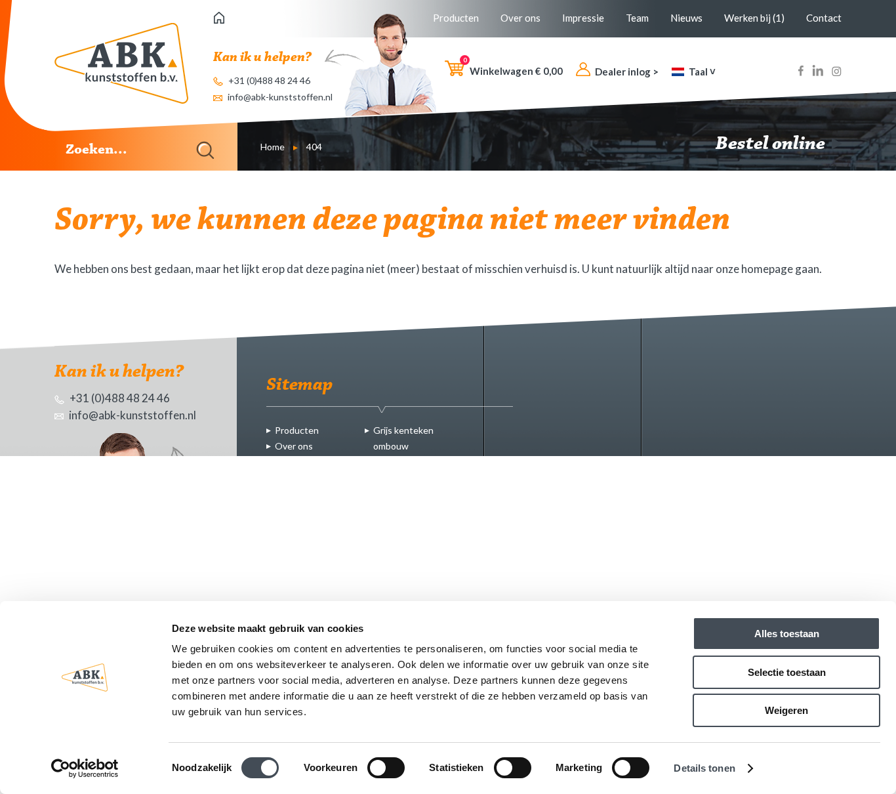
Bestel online (772, 144)
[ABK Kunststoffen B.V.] (121, 63)
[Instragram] (837, 72)
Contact (824, 18)
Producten (456, 18)
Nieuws (686, 18)
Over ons (520, 18)
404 (314, 146)
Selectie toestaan (787, 672)
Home (272, 146)
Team (637, 18)
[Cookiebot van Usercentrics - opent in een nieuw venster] (85, 768)
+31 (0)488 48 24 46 (268, 80)
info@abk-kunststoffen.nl (279, 96)
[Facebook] (801, 72)
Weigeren (786, 710)
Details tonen (704, 768)
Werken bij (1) (754, 18)
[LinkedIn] (817, 72)
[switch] (386, 767)
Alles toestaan (786, 633)
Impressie (583, 18)
